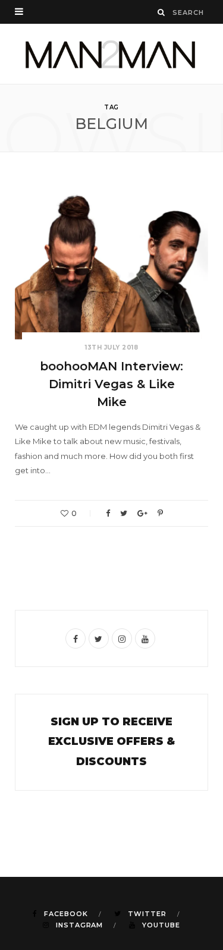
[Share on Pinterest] (160, 513)
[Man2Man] (111, 54)
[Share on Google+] (142, 513)
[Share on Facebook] (108, 513)
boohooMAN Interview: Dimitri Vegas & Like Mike (111, 384)
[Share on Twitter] (123, 513)
